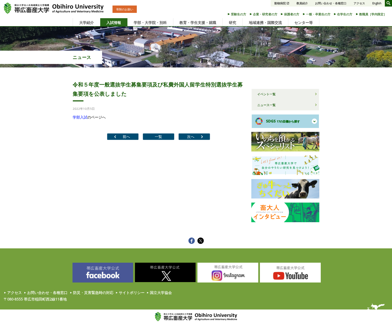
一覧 (158, 136)
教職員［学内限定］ (373, 14)
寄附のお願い (124, 9)
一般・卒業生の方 (318, 14)
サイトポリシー (132, 292)
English (376, 3)
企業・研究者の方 (265, 14)
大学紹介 (86, 22)
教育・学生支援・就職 (197, 22)
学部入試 (80, 117)
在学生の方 (344, 14)
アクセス (359, 3)
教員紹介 (302, 3)
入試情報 (113, 22)
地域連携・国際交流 (265, 22)
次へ (190, 136)
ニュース (82, 57)
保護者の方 (291, 14)
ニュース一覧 (266, 105)
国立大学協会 (161, 292)
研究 (232, 22)
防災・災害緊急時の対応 (93, 292)
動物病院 (280, 3)
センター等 (303, 22)
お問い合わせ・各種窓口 (330, 3)
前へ (126, 136)
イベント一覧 (266, 94)
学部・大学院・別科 (150, 22)
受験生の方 (238, 14)
